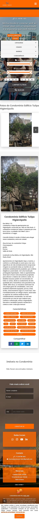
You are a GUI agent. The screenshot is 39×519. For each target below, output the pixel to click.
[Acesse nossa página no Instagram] (17, 439)
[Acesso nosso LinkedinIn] (26, 439)
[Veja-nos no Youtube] (21, 439)
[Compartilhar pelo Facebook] (11, 344)
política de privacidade (8, 512)
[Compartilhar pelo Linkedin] (27, 344)
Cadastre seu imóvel (19, 474)
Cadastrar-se (19, 426)
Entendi (19, 516)
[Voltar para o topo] (4, 501)
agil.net (26, 496)
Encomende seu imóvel (19, 477)
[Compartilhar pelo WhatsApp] (17, 344)
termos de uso (20, 512)
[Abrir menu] (36, 3)
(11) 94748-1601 (20, 18)
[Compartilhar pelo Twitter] (22, 344)
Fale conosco (19, 479)
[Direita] (35, 130)
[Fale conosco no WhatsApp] (12, 439)
